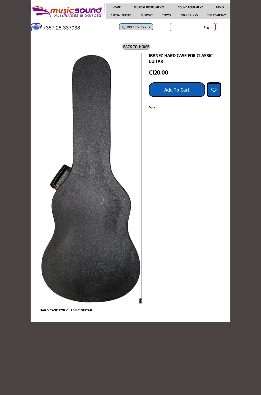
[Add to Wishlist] (214, 89)
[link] (216, 23)
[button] (149, 7)
